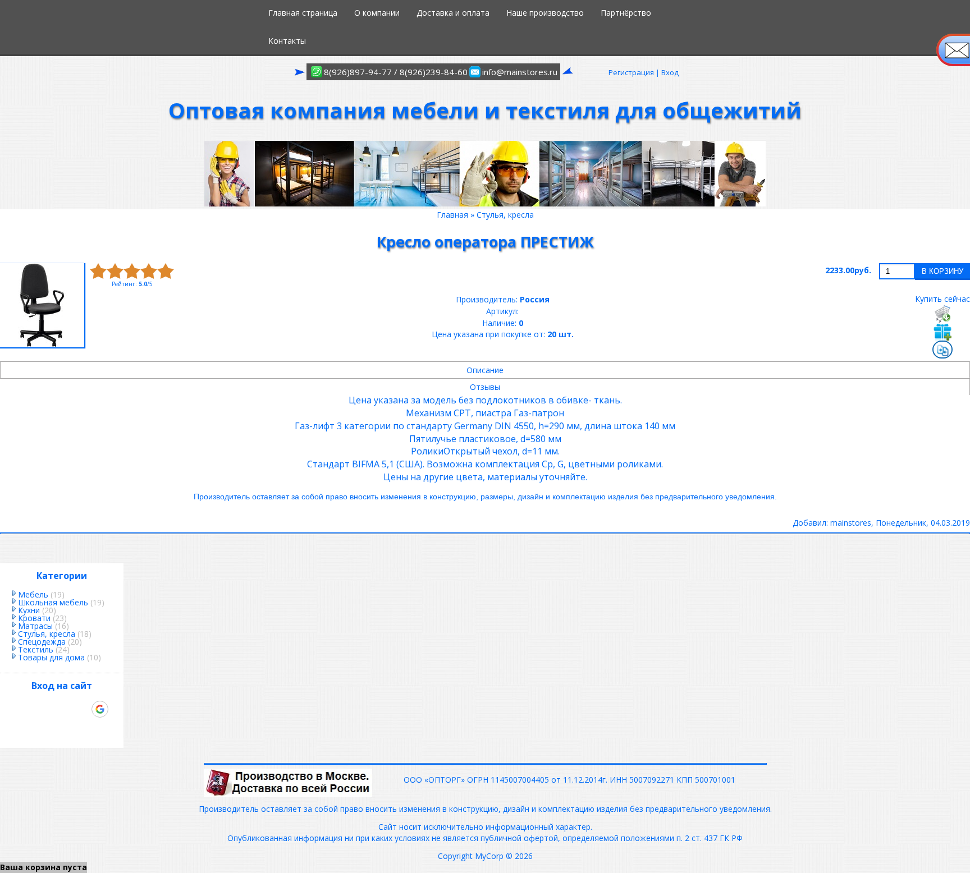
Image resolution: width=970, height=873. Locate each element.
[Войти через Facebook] (61, 709)
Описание (485, 370)
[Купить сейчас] (942, 314)
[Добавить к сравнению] (942, 351)
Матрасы (35, 626)
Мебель (33, 594)
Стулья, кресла (46, 633)
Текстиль (35, 649)
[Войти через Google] (99, 709)
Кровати (34, 618)
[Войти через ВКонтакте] (42, 709)
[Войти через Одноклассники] (61, 728)
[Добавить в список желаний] (942, 332)
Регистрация (631, 72)
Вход (670, 72)
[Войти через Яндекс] (80, 709)
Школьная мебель (53, 602)
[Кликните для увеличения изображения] (42, 305)
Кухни (29, 610)
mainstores (850, 522)
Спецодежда (42, 641)
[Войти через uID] (23, 709)
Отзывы (485, 387)
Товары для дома (51, 657)
